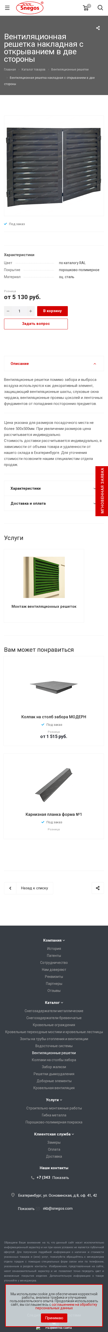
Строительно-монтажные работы (54, 1108)
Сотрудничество (54, 963)
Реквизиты (54, 977)
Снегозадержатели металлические (54, 1011)
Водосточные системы (54, 1046)
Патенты (54, 956)
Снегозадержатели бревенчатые (54, 1018)
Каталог (52, 1002)
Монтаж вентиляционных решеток (44, 606)
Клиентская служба (52, 1134)
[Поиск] (100, 8)
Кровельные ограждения (54, 1025)
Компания (52, 940)
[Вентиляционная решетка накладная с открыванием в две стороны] (54, 165)
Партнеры (54, 984)
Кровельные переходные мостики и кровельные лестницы (54, 1032)
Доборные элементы (54, 1081)
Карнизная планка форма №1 (54, 814)
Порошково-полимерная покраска (54, 1122)
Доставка (54, 1156)
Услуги (52, 1100)
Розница (10, 291)
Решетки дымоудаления (54, 1074)
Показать (60, 1177)
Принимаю (54, 1318)
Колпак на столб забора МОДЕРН (53, 717)
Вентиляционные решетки (54, 1053)
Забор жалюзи (54, 1067)
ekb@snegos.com (58, 1208)
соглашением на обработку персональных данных (66, 1306)
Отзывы (54, 991)
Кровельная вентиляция (54, 1088)
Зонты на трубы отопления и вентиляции (54, 1039)
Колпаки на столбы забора (54, 1060)
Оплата (54, 1149)
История (54, 949)
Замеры (54, 1142)
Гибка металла (54, 1115)
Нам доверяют (54, 970)
